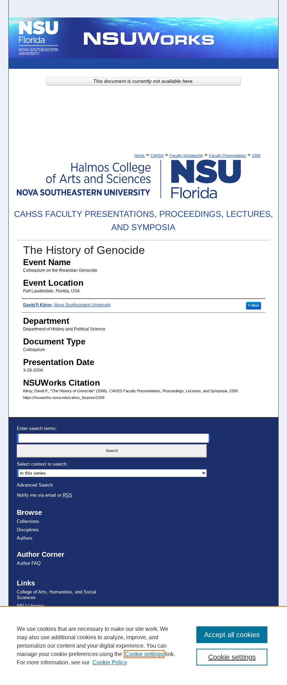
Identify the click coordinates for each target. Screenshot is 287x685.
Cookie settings (144, 654)
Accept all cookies (232, 635)
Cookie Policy (109, 662)
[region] (143, 645)
